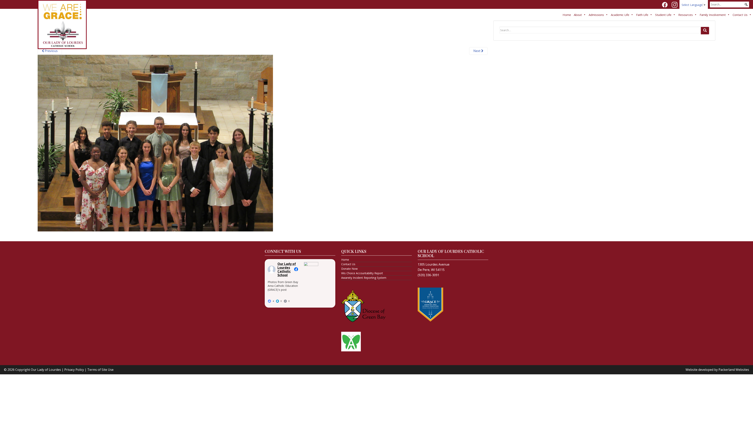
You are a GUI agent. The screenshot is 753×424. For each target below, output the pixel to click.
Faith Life (642, 15)
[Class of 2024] (155, 143)
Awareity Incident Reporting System (363, 278)
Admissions (596, 15)
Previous (51, 51)
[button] (746, 4)
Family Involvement (713, 15)
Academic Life (620, 15)
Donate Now (349, 268)
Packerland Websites (733, 369)
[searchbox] (729, 4)
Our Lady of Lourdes (46, 369)
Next (477, 51)
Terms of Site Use (100, 369)
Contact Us (740, 15)
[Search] (705, 31)
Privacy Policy (74, 369)
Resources (685, 15)
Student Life (663, 15)
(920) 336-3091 (428, 275)
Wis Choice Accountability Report (362, 273)
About (578, 15)
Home (567, 15)
